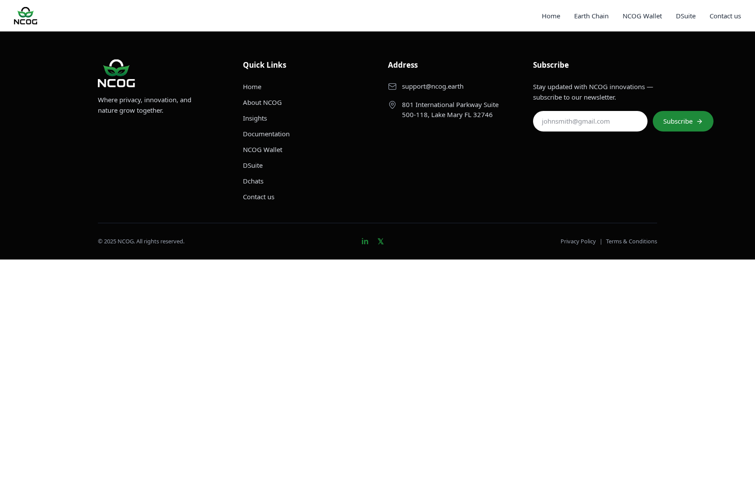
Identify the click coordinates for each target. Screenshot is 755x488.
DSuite (686, 15)
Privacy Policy (578, 241)
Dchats (253, 181)
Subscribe (678, 121)
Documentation (266, 133)
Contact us (725, 15)
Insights (255, 118)
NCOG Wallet (642, 15)
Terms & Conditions (631, 241)
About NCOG (262, 102)
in (365, 241)
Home (551, 15)
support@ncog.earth (433, 86)
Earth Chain (591, 15)
